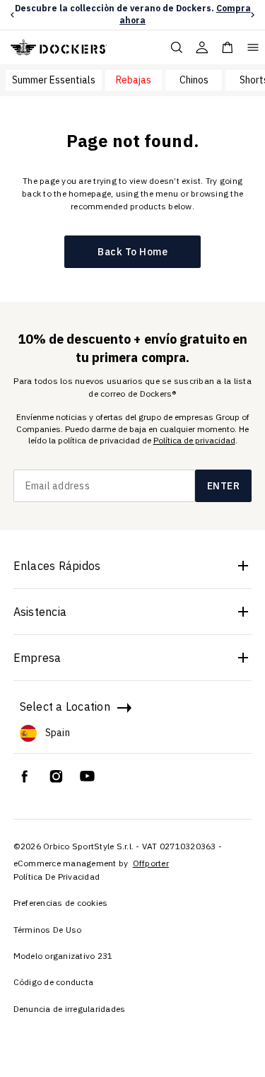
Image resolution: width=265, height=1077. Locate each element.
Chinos (193, 80)
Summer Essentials (53, 80)
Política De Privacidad (56, 876)
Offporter (151, 863)
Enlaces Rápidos (57, 566)
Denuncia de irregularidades (69, 1008)
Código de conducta (53, 982)
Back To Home (132, 251)
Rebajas (133, 80)
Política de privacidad (194, 440)
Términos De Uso (47, 929)
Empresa (37, 658)
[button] (12, 14)
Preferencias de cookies (60, 902)
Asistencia (40, 612)
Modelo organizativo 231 (63, 955)
